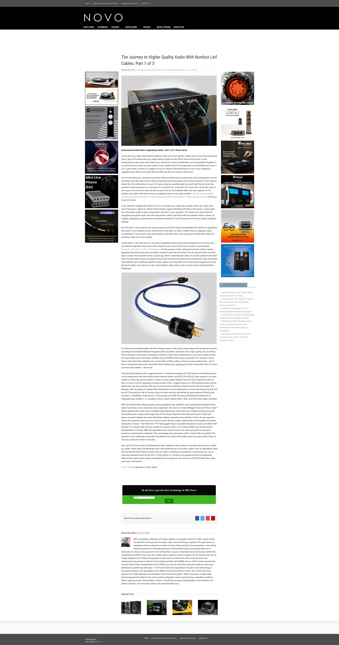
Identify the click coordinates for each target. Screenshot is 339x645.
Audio (138, 70)
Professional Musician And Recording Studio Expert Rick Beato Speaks (236, 316)
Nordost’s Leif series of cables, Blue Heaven (140, 249)
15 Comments (193, 70)
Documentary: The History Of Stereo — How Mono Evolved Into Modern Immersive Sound (237, 301)
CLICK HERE (126, 467)
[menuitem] (87, 3)
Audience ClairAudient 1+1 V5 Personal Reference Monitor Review (235, 310)
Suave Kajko (144, 533)
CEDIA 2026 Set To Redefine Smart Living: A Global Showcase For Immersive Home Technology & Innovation (235, 326)
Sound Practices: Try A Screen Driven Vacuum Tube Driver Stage (236, 294)
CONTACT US (203, 638)
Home (149, 70)
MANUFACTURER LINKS (188, 638)
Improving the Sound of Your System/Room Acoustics (168, 70)
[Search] (188, 27)
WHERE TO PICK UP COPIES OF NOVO (164, 638)
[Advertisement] (207, 17)
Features (143, 70)
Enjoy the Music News (234, 285)
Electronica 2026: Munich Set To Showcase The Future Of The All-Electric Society (234, 336)
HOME (146, 638)
